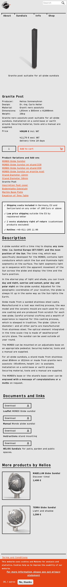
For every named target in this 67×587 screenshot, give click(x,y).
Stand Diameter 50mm (15, 178)
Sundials (17, 15)
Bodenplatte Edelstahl (14, 188)
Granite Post (9, 182)
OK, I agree (9, 582)
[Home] (7, 5)
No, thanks (25, 582)
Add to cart (27, 149)
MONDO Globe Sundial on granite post (23, 171)
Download (10, 405)
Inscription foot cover (15, 185)
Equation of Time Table (15, 195)
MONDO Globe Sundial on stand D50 (21, 168)
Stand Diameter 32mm (15, 175)
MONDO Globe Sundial (13, 161)
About (4, 15)
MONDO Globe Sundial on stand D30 (21, 164)
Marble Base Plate (12, 192)
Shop (50, 15)
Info (36, 15)
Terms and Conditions (14, 557)
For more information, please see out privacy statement (33, 573)
